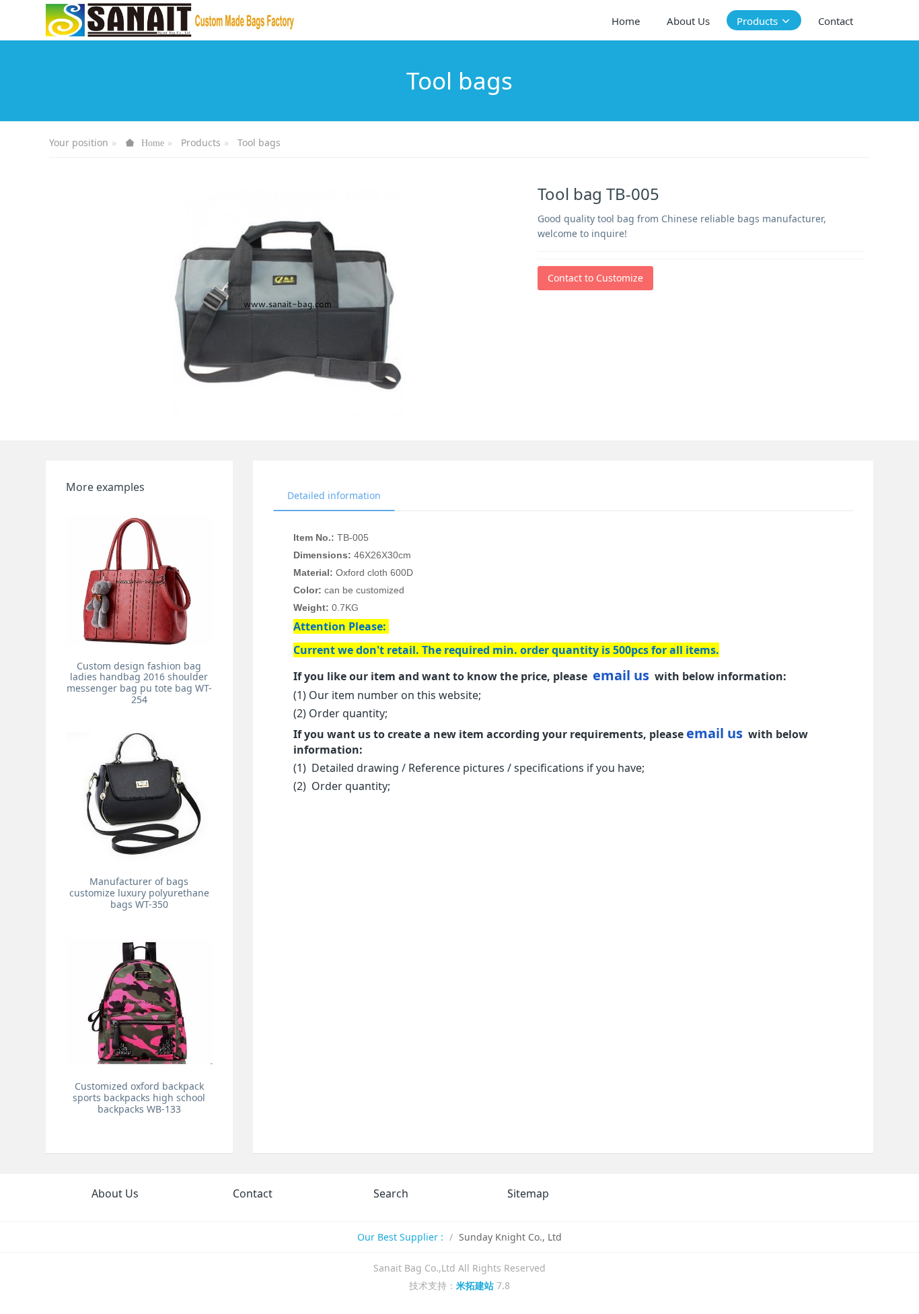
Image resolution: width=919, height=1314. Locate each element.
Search (390, 1193)
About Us (115, 1193)
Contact (252, 1193)
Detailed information (334, 495)
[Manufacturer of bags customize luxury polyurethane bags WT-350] (139, 796)
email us (621, 675)
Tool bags (259, 142)
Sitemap (528, 1193)
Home (626, 21)
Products (201, 142)
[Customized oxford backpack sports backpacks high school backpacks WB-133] (139, 1001)
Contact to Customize (595, 277)
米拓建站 (476, 1285)
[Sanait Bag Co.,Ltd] (171, 20)
